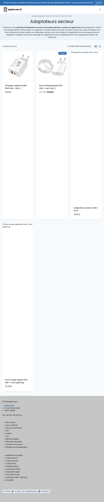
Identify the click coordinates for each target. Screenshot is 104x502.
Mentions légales (12, 439)
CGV (7, 431)
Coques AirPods (11, 461)
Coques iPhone (11, 458)
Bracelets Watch (12, 466)
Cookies (8, 433)
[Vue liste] (100, 46)
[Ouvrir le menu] (100, 9)
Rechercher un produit (14, 455)
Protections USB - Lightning (16, 477)
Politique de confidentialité (16, 447)
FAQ (7, 436)
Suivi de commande (13, 428)
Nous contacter (11, 425)
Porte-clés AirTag (12, 474)
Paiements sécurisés (13, 442)
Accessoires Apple (12, 472)
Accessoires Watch (13, 469)
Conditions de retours (14, 444)
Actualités (9, 480)
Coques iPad (10, 463)
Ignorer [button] (99, 3)
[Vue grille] (95, 46)
